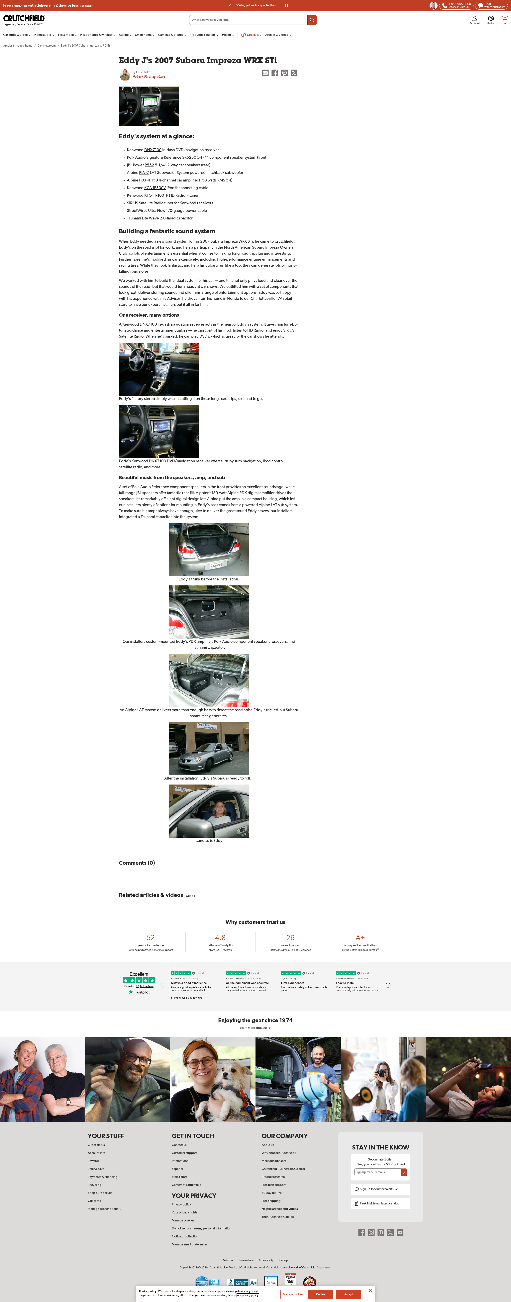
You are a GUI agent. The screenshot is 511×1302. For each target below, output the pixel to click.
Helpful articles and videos (280, 1209)
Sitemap (283, 1260)
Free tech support (274, 1185)
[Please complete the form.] (404, 1172)
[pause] (287, 6)
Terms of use (246, 1260)
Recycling (94, 1185)
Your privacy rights (184, 1212)
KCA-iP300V (155, 188)
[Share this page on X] (294, 72)
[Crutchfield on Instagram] (371, 1232)
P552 (149, 165)
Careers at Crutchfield (186, 1185)
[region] (255, 1079)
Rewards (94, 1161)
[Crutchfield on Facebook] (362, 1232)
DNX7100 (152, 150)
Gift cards (94, 1201)
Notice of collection (185, 1236)
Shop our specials (100, 1193)
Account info (96, 1153)
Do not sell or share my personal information (201, 1228)
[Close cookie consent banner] (370, 1290)
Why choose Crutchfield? (279, 1153)
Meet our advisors (274, 1161)
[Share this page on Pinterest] (284, 72)
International (180, 1161)
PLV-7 (144, 173)
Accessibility (266, 1260)
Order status (96, 1145)
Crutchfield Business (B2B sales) (283, 1169)
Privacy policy (181, 1204)
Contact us (179, 1145)
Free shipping (48, 5)
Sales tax (228, 1260)
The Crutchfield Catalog (278, 1217)
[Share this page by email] (265, 72)
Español (177, 1169)
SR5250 (189, 158)
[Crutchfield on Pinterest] (381, 1232)
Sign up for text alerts (377, 1189)
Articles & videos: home (17, 45)
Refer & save (96, 1169)
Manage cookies (183, 1220)
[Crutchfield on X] (390, 1232)
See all (190, 896)
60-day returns (255, 5)
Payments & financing (102, 1177)
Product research (273, 1177)
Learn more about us (254, 1028)
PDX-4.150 (148, 180)
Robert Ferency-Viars (149, 76)
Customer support (184, 1153)
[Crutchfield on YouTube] (400, 1232)
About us (268, 1145)
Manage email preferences (190, 1244)
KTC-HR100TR (156, 195)
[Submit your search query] (312, 20)
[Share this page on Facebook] (275, 72)
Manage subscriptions (103, 1209)
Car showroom (47, 45)
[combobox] (253, 20)
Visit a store (179, 1177)
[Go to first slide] (281, 5)
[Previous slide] (230, 5)
